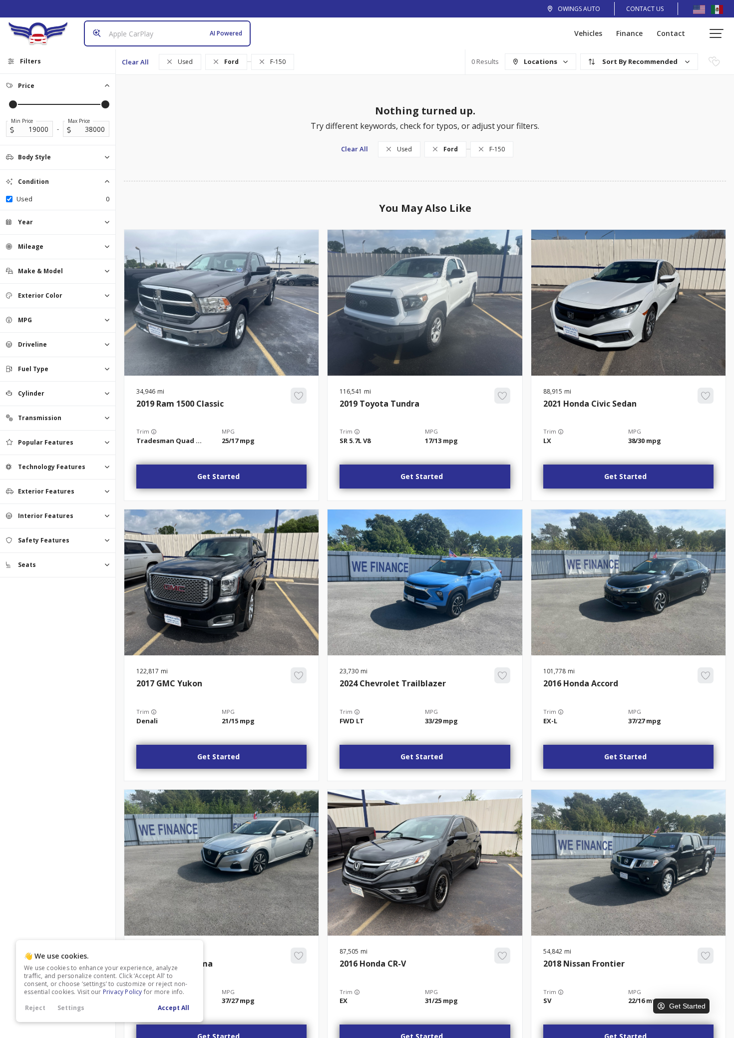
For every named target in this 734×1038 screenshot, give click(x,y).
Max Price (79, 120)
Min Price (22, 120)
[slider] (13, 104)
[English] (699, 8)
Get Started (218, 476)
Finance (629, 33)
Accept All (173, 1008)
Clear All (135, 61)
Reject (35, 1008)
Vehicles (588, 33)
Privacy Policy (122, 992)
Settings (70, 1008)
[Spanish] (717, 8)
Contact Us (645, 8)
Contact (671, 33)
